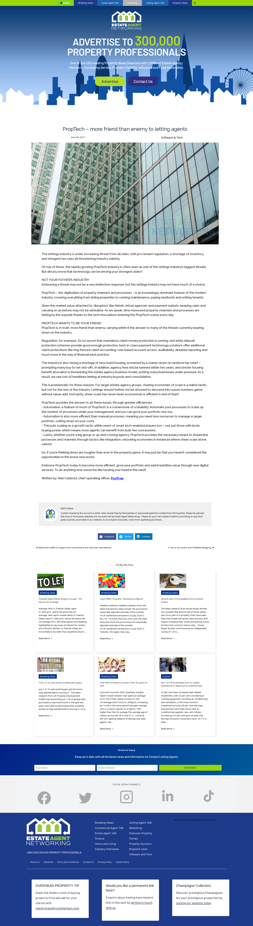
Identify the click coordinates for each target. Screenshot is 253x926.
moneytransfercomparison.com (57, 908)
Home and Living (105, 843)
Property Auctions (140, 843)
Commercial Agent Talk (109, 828)
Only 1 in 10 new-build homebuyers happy (60, 682)
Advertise (109, 81)
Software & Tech (172, 137)
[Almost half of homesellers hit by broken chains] (173, 581)
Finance (166, 676)
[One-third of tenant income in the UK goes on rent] (111, 664)
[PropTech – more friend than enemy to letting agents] (125, 193)
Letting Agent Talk (155, 2)
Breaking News (85, 2)
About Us (35, 861)
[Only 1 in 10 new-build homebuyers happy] (50, 664)
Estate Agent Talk (110, 2)
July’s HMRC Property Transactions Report (121, 599)
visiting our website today (193, 903)
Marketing (132, 2)
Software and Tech (140, 854)
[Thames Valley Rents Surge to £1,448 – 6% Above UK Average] (50, 581)
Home (66, 2)
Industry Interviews (107, 849)
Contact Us (143, 81)
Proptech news (138, 849)
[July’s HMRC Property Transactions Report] (111, 581)
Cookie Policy (122, 861)
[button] (190, 768)
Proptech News (180, 2)
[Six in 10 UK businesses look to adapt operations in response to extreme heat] (173, 664)
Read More (45, 638)
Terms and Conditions (68, 861)
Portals (133, 838)
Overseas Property (140, 833)
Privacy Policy (105, 861)
